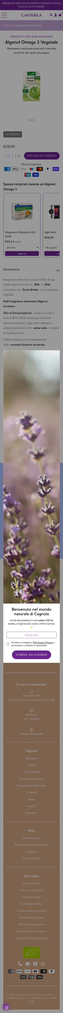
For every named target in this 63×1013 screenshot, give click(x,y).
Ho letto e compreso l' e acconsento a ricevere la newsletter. (33, 644)
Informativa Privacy (43, 642)
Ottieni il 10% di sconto (31, 654)
